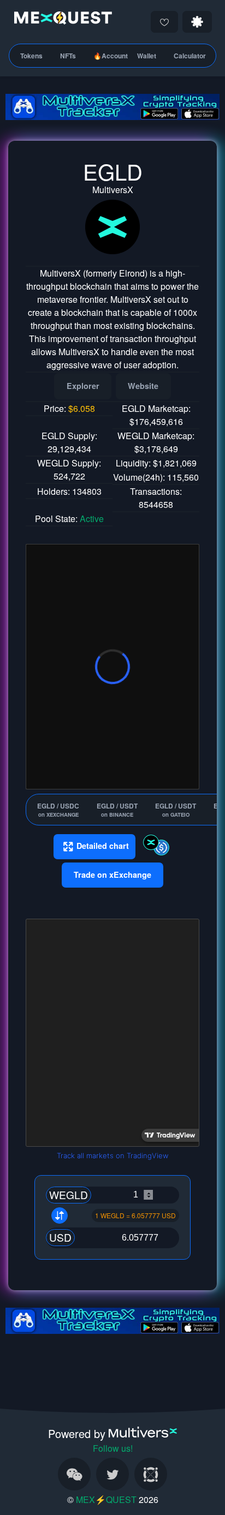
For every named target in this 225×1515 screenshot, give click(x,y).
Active (92, 518)
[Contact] (74, 1474)
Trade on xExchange (112, 874)
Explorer (83, 385)
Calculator (190, 56)
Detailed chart (102, 845)
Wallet (146, 56)
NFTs (68, 56)
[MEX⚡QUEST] (60, 20)
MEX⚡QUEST (106, 1499)
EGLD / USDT (117, 809)
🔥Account (110, 56)
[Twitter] (112, 1474)
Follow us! (113, 1448)
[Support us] (164, 22)
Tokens (31, 56)
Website (143, 385)
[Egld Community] (150, 1474)
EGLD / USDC (58, 809)
